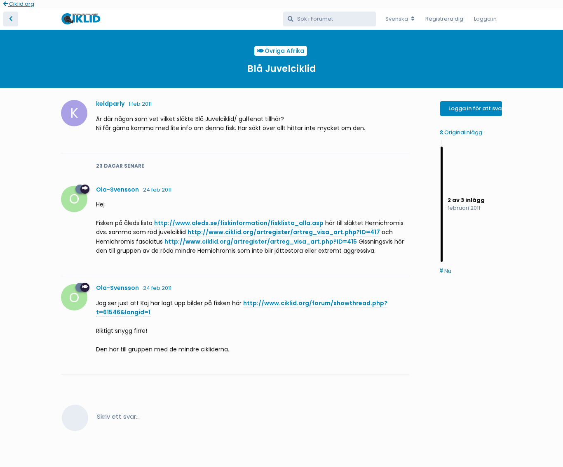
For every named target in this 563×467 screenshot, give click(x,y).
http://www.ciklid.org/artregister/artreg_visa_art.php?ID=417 (284, 232)
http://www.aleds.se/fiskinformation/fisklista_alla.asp (239, 223)
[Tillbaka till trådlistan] (10, 19)
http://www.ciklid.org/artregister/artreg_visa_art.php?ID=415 (260, 241)
